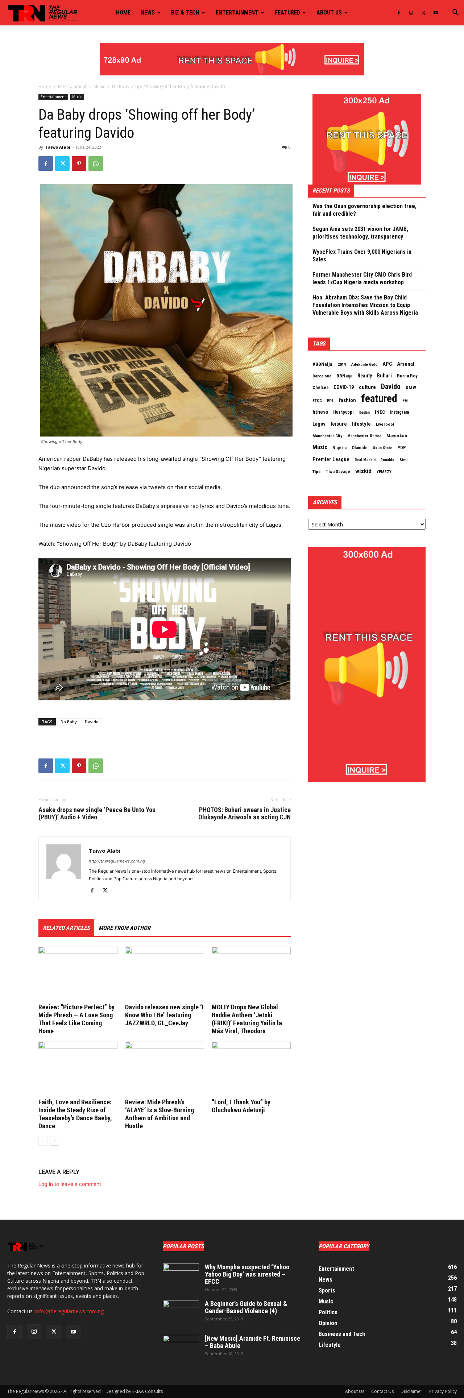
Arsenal (405, 364)
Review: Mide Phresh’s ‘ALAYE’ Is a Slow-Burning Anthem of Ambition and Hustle (159, 1114)
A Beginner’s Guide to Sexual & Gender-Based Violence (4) (246, 1307)
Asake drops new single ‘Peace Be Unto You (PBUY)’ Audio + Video (97, 813)
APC (387, 364)
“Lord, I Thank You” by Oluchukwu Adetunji (241, 1106)
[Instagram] (411, 12)
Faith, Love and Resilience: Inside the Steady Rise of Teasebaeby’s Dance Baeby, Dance (75, 1114)
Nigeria (339, 447)
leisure (339, 424)
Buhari (384, 375)
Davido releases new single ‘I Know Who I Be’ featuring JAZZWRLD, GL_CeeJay (164, 1015)
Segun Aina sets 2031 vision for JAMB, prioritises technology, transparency (360, 233)
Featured (287, 12)
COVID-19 (344, 387)
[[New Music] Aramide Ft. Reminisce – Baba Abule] (181, 1347)
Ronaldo (387, 460)
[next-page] (54, 1141)
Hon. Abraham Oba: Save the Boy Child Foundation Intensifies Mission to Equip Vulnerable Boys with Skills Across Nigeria (365, 305)
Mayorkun (396, 435)
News (148, 12)
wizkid (363, 471)
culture (367, 387)
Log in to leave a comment (69, 1184)
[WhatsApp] (95, 163)
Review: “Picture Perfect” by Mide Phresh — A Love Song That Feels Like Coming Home (76, 1019)
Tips (316, 471)
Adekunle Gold (364, 364)
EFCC (317, 400)
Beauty (364, 376)
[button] (455, 13)
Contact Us (382, 1391)
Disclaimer (411, 1391)
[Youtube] (435, 12)
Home (123, 12)
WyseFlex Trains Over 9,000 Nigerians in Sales (361, 255)
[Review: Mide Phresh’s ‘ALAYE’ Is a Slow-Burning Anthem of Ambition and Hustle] (164, 1069)
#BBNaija (322, 364)
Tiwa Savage (338, 471)
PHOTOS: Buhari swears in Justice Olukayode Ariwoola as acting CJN (244, 813)
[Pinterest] (79, 163)
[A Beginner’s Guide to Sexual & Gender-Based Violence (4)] (181, 1312)
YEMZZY (384, 471)
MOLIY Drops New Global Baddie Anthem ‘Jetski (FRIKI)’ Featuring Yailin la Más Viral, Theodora (247, 1019)
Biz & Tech (185, 12)
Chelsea (320, 387)
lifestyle (361, 424)
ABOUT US (329, 12)
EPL (330, 400)
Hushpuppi (343, 412)
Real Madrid (365, 460)
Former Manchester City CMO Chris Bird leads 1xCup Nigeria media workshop (362, 278)
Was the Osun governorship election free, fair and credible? (364, 210)
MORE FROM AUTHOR (124, 928)
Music (99, 86)
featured (379, 398)
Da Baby (69, 721)
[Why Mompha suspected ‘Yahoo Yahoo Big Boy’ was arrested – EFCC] (181, 1276)
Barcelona (321, 376)
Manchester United (364, 436)
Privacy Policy (443, 1391)
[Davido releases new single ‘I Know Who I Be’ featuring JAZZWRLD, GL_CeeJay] (164, 974)
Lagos (319, 424)
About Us (354, 1391)
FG (405, 400)
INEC (380, 412)
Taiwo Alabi (57, 147)
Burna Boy (407, 376)
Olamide (360, 447)
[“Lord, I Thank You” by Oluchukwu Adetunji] (251, 1069)
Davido (92, 721)
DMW (411, 387)
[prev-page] (42, 1141)
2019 (341, 364)
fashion (347, 400)
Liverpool (385, 424)
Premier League (330, 459)
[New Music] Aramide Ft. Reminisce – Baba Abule (252, 1342)
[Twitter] (423, 12)
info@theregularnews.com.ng (69, 1311)
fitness (320, 412)
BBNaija (344, 376)
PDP (401, 447)
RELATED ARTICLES (66, 928)
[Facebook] (398, 12)
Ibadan (364, 412)
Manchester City (327, 435)
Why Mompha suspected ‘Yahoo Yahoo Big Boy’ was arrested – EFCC (247, 1274)
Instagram (399, 412)
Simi (403, 460)
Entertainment (237, 12)
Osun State (382, 448)
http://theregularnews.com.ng (117, 861)
